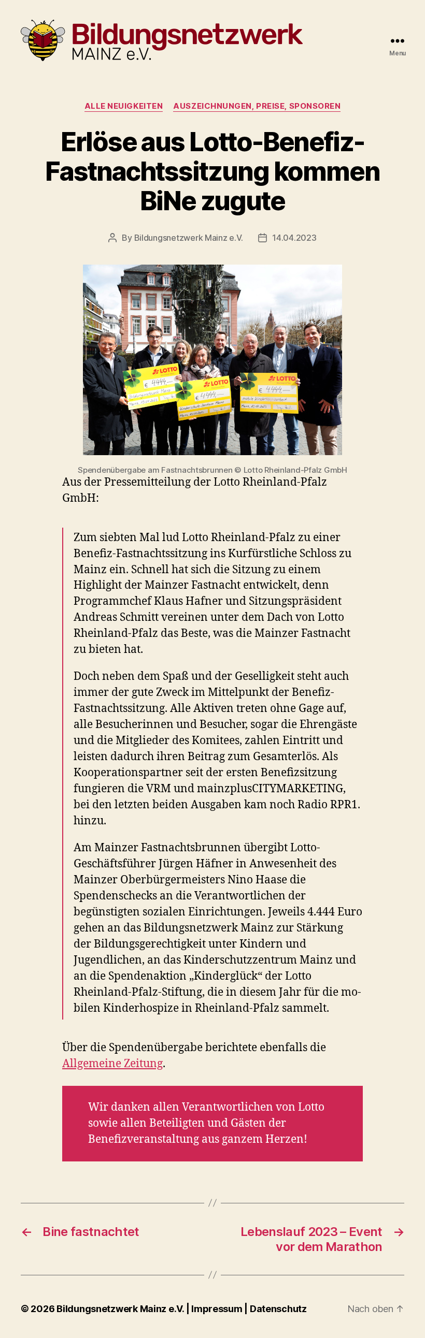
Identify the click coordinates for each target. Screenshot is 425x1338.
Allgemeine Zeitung (112, 1064)
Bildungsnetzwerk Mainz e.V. (188, 237)
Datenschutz (278, 1308)
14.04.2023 (294, 237)
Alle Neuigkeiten (123, 106)
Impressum (217, 1308)
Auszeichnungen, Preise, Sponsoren (257, 106)
